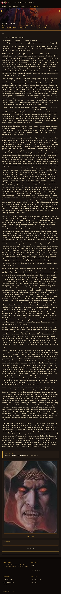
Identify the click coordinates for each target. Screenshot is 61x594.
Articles (31, 2)
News (9, 2)
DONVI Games (7, 585)
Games (15, 2)
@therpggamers (36, 579)
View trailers (30, 548)
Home (4, 6)
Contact (34, 582)
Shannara (23, 6)
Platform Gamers (8, 582)
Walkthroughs (22, 2)
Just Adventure (8, 579)
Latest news (30, 552)
